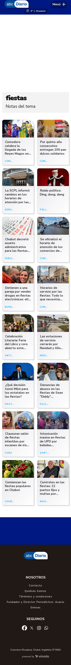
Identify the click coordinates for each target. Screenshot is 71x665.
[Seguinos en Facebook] (24, 627)
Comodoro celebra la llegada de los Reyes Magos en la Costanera (17, 149)
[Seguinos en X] (31, 627)
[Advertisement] (35, 53)
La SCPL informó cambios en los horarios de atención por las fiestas (17, 198)
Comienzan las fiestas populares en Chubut (18, 486)
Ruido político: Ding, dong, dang (52, 192)
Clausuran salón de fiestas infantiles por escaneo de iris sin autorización (16, 441)
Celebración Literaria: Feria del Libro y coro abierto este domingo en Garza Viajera (16, 346)
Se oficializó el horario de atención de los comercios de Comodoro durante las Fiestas (51, 250)
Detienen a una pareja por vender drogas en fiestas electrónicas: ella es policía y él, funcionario (18, 297)
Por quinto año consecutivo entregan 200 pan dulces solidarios (53, 148)
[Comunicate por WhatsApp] (46, 627)
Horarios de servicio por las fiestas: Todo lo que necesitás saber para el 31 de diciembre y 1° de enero (52, 299)
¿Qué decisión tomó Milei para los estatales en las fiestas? (17, 391)
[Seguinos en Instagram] (39, 627)
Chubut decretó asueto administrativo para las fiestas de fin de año (17, 247)
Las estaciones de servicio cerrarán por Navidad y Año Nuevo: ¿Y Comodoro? (51, 346)
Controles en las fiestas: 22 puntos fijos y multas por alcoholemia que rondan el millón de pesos (52, 493)
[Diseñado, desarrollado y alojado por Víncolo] (42, 657)
